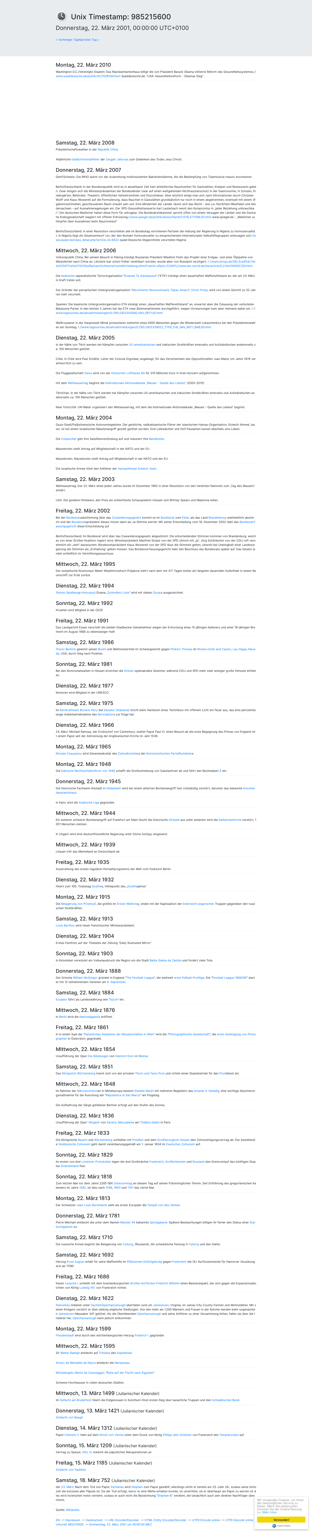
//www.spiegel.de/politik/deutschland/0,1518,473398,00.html (169, 217)
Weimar (143, 1056)
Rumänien (185, 753)
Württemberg (103, 1140)
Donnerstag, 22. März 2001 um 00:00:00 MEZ (120, 1524)
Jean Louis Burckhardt (92, 1205)
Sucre (114, 999)
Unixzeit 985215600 (70, 1524)
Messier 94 (127, 1222)
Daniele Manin (144, 1091)
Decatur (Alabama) (117, 710)
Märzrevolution (87, 1091)
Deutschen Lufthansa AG (128, 373)
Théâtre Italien (150, 1122)
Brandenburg (217, 517)
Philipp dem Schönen (177, 1435)
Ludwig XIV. (87, 1287)
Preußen (138, 1140)
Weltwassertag (78, 383)
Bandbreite (156, 439)
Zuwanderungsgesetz (126, 517)
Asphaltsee (124, 1353)
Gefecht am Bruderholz (76, 1400)
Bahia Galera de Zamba (165, 960)
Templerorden (229, 1435)
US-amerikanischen (142, 344)
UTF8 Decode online (239, 1520)
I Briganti (94, 1122)
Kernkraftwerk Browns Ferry (79, 710)
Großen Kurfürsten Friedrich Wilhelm (155, 1283)
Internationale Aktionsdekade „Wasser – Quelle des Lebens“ (145, 383)
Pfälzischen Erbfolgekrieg (144, 1261)
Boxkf (102, 649)
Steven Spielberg (67, 592)
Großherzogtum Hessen (173, 1140)
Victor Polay (199, 290)
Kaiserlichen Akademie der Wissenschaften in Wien (119, 1034)
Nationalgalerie (89, 1017)
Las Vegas (240, 649)
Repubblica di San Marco (123, 1095)
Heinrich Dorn (124, 1056)
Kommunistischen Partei (162, 753)
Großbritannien (175, 1161)
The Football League (140, 977)
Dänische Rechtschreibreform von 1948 (88, 771)
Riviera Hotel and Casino (214, 649)
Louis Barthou (65, 925)
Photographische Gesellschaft (189, 1034)
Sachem (96, 1305)
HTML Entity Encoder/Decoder (166, 1520)
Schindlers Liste (118, 592)
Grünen (129, 671)
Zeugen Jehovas (117, 159)
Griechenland (70, 1166)
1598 (109, 1187)
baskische (68, 276)
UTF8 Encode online (206, 1520)
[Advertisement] (156, 109)
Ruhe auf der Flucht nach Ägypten (130, 1372)
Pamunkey (63, 1305)
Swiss (88, 373)
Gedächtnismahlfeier (85, 159)
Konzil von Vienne (111, 1435)
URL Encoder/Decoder (124, 1520)
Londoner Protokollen (96, 1161)
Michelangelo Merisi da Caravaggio (80, 1372)
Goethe (97, 886)
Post (222, 1073)
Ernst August (75, 1261)
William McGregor (85, 977)
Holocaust (88, 592)
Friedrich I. (142, 1335)
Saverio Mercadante (120, 1122)
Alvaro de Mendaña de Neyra (76, 1363)
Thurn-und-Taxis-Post (150, 1073)
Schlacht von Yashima (71, 1469)
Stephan (137, 1487)
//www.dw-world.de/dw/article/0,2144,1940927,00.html (214, 266)
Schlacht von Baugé (69, 1417)
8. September (116, 982)
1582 (82, 1187)
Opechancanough (113, 1305)
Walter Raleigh (70, 1353)
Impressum (72, 1520)
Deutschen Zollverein (180, 1144)
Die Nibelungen (98, 1056)
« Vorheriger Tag (67, 39)
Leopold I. (72, 1283)
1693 (117, 1187)
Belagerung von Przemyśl (78, 904)
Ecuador (61, 999)
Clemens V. (71, 1435)
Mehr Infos (269, 1512)
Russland (198, 1161)
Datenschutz (94, 1520)
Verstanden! (281, 1519)
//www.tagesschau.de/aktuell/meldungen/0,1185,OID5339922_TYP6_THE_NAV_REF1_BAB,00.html (145, 327)
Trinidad (104, 1353)
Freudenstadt (65, 1335)
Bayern (82, 1140)
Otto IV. (87, 1452)
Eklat (185, 517)
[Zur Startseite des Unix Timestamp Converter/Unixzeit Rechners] (63, 16)
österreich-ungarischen (198, 904)
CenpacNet (69, 439)
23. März (67, 1487)
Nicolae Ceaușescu (69, 753)
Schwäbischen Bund (225, 1400)
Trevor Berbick (66, 649)
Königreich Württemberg (78, 1073)
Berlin (63, 1017)
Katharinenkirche (230, 820)
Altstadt (174, 820)
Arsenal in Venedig (206, 1091)
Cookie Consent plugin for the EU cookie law (281, 1526)
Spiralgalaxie (158, 1222)
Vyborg (128, 1244)
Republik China (108, 149)
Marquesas (122, 1363)
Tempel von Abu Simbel (163, 1205)
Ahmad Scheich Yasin (141, 468)
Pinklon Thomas (181, 649)
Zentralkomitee (128, 753)
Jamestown (161, 1305)
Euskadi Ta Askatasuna (140, 276)
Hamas (122, 468)
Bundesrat (73, 517)
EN (58, 1520)
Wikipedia (72, 1510)
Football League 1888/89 (229, 977)
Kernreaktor (106, 714)
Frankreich (156, 1161)
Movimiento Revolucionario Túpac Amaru (160, 290)
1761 (130, 1187)
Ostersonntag (123, 1183)
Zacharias (117, 1487)
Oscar (157, 592)
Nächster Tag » (89, 39)
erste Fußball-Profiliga (189, 977)
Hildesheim (113, 788)
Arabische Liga (89, 802)
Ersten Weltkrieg (128, 904)
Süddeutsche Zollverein (74, 1144)
